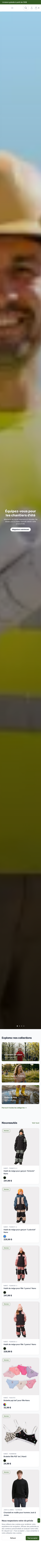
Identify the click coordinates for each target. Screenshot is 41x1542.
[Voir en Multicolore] (5, 1404)
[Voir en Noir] (5, 1178)
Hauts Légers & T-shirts (14, 1076)
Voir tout (35, 1123)
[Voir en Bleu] (5, 1236)
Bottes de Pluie (10, 1097)
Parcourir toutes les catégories (14, 1108)
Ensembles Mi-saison (13, 1054)
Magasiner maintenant (20, 529)
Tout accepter (32, 1538)
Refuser (13, 1538)
